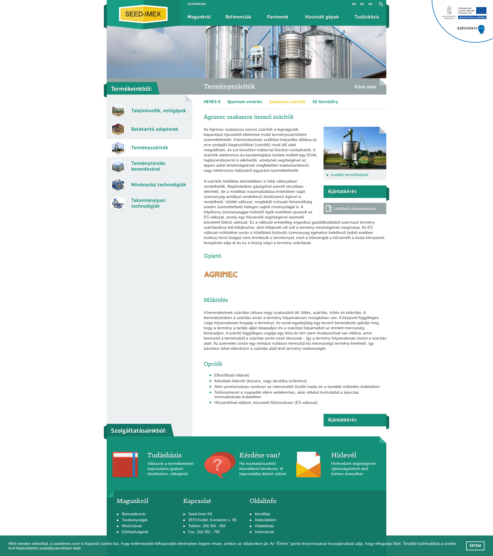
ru (362, 4)
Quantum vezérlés (244, 102)
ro (370, 4)
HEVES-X (212, 102)
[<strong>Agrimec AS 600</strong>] (355, 129)
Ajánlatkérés (342, 191)
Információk (264, 532)
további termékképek (349, 174)
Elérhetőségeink (135, 532)
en (354, 4)
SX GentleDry (325, 102)
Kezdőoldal (197, 4)
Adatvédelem (265, 520)
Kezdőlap (262, 514)
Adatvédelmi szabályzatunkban (44, 548)
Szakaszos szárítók (287, 102)
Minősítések (132, 526)
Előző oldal (365, 87)
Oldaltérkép (264, 526)
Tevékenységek (135, 520)
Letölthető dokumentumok (355, 209)
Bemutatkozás (134, 514)
